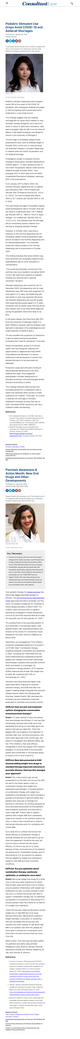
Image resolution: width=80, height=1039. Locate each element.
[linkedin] (13, 40)
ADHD (22, 447)
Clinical (8, 447)
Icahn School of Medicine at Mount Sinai (19, 1014)
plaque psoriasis (33, 592)
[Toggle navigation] (7, 3)
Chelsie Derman (11, 37)
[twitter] (10, 40)
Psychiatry (15, 447)
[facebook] (7, 40)
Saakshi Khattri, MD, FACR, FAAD (17, 486)
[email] (19, 40)
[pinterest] (16, 40)
